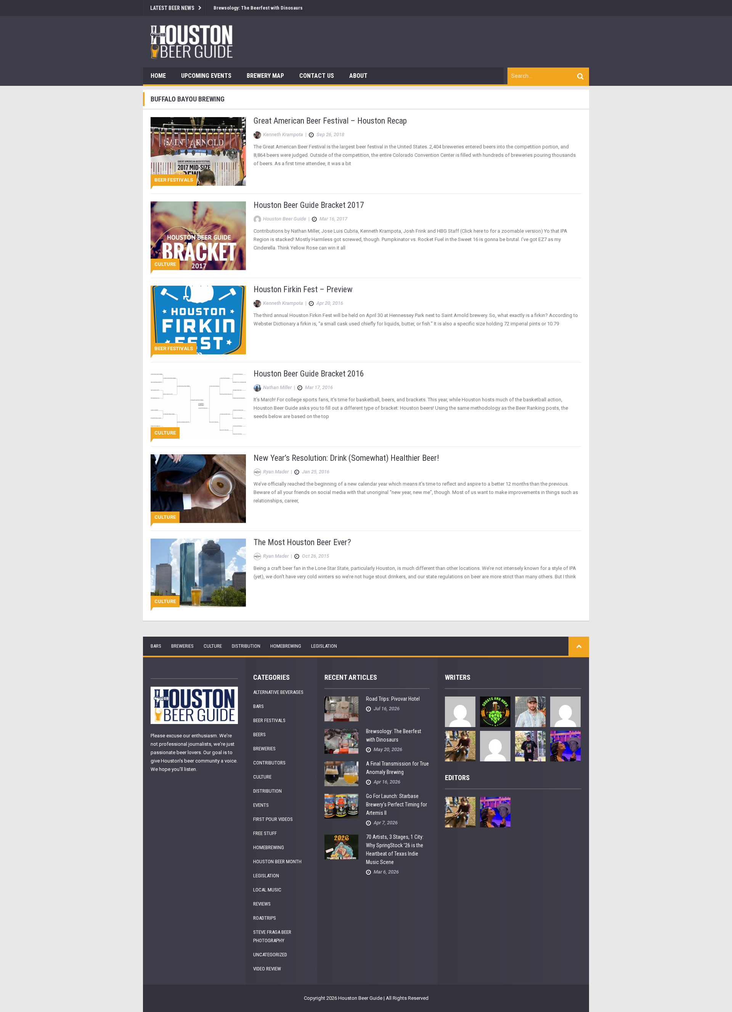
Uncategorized (270, 954)
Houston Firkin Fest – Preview (303, 289)
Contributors (269, 763)
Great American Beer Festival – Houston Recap (330, 120)
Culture (165, 264)
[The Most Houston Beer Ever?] (198, 572)
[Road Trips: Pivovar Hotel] (341, 708)
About (358, 75)
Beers (259, 734)
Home (158, 75)
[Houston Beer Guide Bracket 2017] (198, 235)
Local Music (267, 890)
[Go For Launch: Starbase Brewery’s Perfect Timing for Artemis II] (341, 806)
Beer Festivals (173, 180)
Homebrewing (285, 646)
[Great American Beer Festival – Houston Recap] (198, 151)
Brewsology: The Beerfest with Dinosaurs (258, 8)
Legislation (324, 646)
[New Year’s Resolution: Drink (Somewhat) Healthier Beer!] (198, 488)
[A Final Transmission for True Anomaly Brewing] (341, 773)
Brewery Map (265, 75)
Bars (156, 646)
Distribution (246, 646)
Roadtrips (264, 918)
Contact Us (316, 75)
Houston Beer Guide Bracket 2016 (309, 373)
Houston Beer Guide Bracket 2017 (309, 205)
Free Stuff (265, 833)
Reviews (262, 904)
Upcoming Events (206, 75)
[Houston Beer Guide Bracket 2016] (198, 404)
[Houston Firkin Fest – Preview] (198, 319)
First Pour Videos (273, 819)
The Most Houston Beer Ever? (302, 542)
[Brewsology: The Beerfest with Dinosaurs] (341, 741)
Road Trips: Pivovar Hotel (393, 699)
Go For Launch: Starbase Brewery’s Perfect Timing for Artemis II (396, 804)
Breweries (182, 646)
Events (261, 805)
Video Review (267, 969)
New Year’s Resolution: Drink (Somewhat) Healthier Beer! (346, 458)
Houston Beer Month (277, 861)
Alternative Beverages (278, 692)
